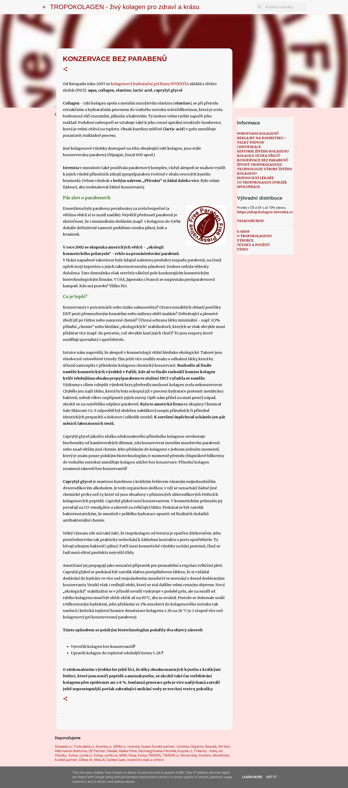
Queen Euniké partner (158, 746)
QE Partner (97, 751)
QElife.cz (119, 746)
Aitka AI (99, 760)
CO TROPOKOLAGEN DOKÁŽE (262, 182)
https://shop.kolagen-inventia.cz (265, 212)
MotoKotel (221, 755)
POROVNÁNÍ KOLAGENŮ (258, 134)
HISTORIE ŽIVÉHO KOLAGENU (263, 151)
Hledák (112, 751)
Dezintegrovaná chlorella (157, 751)
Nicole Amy (189, 755)
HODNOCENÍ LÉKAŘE (255, 178)
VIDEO (242, 249)
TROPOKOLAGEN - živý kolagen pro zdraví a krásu (124, 6)
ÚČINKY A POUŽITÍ (253, 245)
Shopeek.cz (63, 746)
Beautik (211, 746)
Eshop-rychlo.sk (106, 755)
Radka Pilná (128, 751)
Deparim (197, 746)
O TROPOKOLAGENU (254, 236)
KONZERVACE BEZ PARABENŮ (262, 160)
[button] (65, 70)
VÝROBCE (245, 240)
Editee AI (85, 760)
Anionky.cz (104, 746)
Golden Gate (116, 760)
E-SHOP (243, 232)
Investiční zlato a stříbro (145, 760)
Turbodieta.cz (83, 746)
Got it (271, 777)
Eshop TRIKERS (149, 755)
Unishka (182, 746)
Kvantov (205, 755)
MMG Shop (127, 755)
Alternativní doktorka (71, 751)
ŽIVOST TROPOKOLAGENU (259, 165)
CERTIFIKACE (249, 147)
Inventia (133, 746)
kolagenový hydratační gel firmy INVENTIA (150, 83)
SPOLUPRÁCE (248, 187)
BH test (224, 746)
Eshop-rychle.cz (80, 755)
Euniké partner (66, 760)
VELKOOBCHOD (250, 221)
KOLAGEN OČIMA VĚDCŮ (258, 156)
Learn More (252, 777)
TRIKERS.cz (171, 755)
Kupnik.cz (185, 751)
